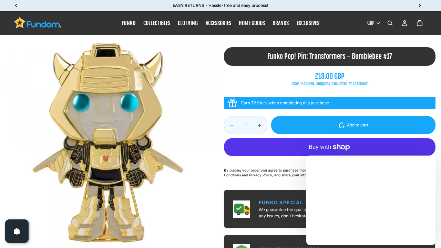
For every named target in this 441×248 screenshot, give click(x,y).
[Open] (17, 231)
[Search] (390, 23)
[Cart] (419, 23)
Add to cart (357, 124)
